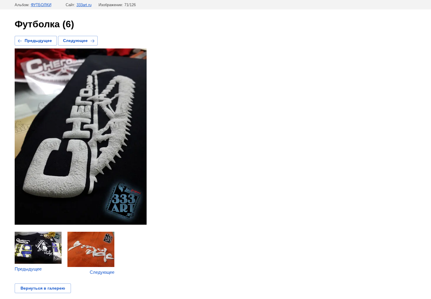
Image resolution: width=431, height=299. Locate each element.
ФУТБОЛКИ (41, 5)
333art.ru (84, 5)
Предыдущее (38, 40)
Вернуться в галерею (43, 288)
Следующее (75, 40)
